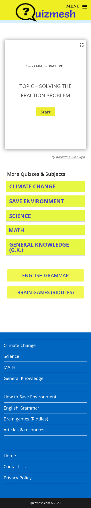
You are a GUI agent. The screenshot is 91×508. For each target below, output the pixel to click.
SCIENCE (20, 215)
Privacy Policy (18, 478)
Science (11, 356)
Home (10, 456)
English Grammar (21, 408)
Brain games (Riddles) (26, 419)
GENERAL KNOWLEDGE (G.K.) (39, 247)
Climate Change (20, 345)
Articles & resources (24, 430)
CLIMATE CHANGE (32, 186)
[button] (45, 186)
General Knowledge (23, 378)
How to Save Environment (30, 397)
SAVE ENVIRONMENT (36, 201)
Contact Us (15, 466)
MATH (16, 230)
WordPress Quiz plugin (70, 157)
